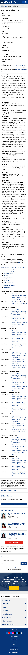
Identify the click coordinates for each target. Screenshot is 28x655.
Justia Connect (14, 636)
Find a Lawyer (5, 557)
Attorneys (6, 275)
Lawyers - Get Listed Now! (14, 568)
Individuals (5, 603)
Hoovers (19, 318)
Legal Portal (14, 639)
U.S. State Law (6, 617)
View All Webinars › (14, 542)
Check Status (7, 287)
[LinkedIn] (7, 633)
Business (4, 607)
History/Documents (9, 282)
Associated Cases (8, 273)
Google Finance (16, 317)
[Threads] (15, 633)
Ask (26, 303)
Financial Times (21, 297)
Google (13, 303)
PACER (20, 262)
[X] (19, 633)
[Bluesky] (17, 633)
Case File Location (8, 277)
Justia (16, 630)
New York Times (16, 299)
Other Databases (7, 621)
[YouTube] (9, 633)
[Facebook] (11, 633)
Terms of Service (14, 647)
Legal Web (21, 301)
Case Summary (8, 279)
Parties (5, 284)
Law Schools (5, 610)
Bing (18, 303)
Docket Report (7, 280)
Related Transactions (9, 285)
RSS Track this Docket (21, 65)
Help (14, 644)
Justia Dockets (16, 323)
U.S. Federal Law (7, 614)
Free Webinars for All (7, 510)
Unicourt (14, 301)
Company (14, 641)
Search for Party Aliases (10, 272)
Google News (15, 294)
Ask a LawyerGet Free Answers (6, 496)
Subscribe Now (14, 588)
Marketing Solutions (8, 624)
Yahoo (22, 303)
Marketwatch (15, 295)
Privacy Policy (14, 649)
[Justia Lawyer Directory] (21, 633)
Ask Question (14, 504)
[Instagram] (13, 633)
